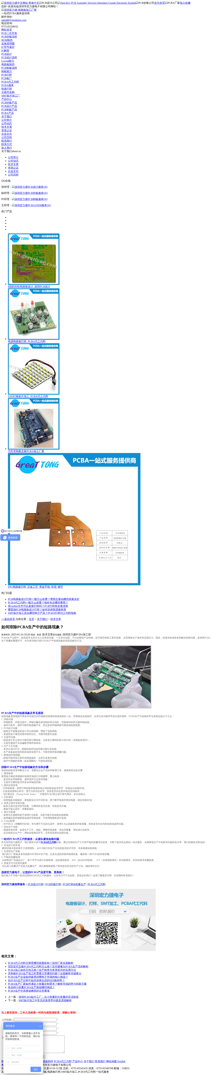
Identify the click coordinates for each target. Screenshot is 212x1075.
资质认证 (6, 130)
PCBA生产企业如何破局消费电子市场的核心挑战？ (38, 976)
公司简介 (6, 120)
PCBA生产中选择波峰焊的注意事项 (29, 990)
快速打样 (6, 88)
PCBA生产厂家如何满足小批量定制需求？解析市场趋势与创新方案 (47, 983)
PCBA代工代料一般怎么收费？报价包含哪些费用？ (38, 602)
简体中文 (33, 2)
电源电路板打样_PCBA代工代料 (27, 341)
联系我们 (6, 140)
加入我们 (6, 147)
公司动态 (6, 123)
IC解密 (5, 50)
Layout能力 (7, 61)
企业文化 (6, 133)
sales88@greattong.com (13, 20)
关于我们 (6, 116)
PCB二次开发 (9, 33)
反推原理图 (8, 43)
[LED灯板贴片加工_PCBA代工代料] (33, 393)
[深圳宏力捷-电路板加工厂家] (19, 9)
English (131, 2)
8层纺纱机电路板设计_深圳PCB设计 (29, 286)
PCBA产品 (7, 113)
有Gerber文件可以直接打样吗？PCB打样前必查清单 (38, 606)
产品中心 (6, 99)
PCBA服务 (7, 85)
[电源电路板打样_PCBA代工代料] (33, 338)
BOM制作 (7, 40)
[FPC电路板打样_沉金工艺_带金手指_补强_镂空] (74, 584)
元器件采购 (8, 92)
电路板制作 (8, 64)
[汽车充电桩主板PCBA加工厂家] (33, 448)
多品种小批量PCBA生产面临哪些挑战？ (31, 987)
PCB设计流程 (9, 57)
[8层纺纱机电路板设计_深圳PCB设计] (33, 284)
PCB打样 (6, 74)
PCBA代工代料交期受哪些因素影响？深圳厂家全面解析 (40, 963)
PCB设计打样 (36, 884)
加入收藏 (185, 2)
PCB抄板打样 (53, 884)
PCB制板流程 (9, 67)
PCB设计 (6, 54)
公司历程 (6, 137)
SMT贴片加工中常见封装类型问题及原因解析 (45, 1000)
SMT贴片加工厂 (10, 95)
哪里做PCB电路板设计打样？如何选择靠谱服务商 (37, 609)
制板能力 (6, 71)
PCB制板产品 (9, 109)
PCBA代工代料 (10, 81)
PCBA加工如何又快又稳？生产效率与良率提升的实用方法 (42, 970)
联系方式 (6, 144)
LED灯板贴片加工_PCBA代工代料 (28, 396)
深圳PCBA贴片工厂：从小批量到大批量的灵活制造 (49, 996)
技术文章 (6, 126)
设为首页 (159, 2)
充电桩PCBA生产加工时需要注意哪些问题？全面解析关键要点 (44, 973)
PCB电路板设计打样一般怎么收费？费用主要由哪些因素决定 (43, 599)
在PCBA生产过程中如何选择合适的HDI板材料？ (36, 980)
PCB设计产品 (9, 106)
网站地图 (111, 1061)
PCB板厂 (6, 78)
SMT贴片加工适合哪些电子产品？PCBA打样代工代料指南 (42, 613)
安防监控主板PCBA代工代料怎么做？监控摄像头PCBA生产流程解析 (48, 966)
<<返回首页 (8, 619)
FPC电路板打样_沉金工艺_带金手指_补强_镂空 (35, 586)
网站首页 (6, 29)
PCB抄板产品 (9, 102)
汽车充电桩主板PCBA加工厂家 (26, 451)
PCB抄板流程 (9, 36)
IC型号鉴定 (8, 47)
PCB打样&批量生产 (74, 884)
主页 (31, 619)
